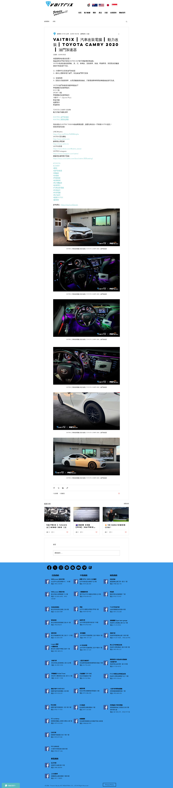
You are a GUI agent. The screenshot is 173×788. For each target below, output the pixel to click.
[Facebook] (47, 581)
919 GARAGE (55, 746)
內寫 (54, 21)
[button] (126, 21)
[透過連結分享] (67, 488)
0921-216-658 (117, 612)
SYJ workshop (55, 718)
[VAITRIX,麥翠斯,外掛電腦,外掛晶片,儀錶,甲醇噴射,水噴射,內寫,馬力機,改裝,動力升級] (87, 514)
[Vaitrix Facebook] (49, 567)
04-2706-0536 (87, 625)
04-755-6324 (86, 665)
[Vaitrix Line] (67, 567)
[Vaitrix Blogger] (72, 567)
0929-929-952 (87, 611)
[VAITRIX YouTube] (78, 567)
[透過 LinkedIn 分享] (63, 488)
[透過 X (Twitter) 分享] (58, 488)
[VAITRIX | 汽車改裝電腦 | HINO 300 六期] (57, 514)
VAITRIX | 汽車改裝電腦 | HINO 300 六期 (56, 526)
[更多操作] (119, 34)
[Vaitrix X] (55, 567)
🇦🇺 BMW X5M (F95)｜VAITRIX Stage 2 (85, 526)
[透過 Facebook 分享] (54, 488)
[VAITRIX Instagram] (61, 567)
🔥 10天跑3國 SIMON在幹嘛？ (115, 526)
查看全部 (126, 503)
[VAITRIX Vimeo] (84, 567)
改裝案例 (46, 21)
